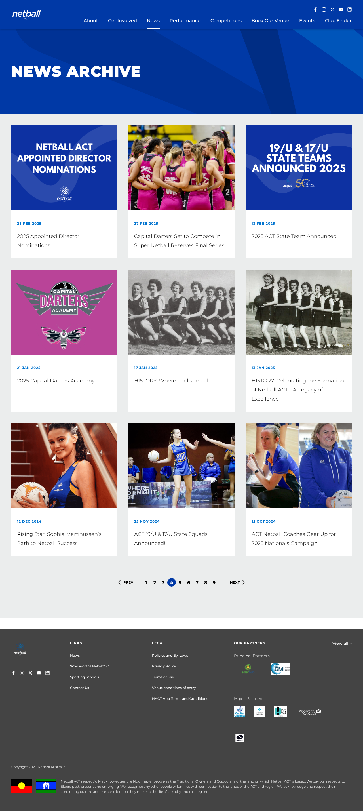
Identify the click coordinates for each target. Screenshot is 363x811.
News (75, 655)
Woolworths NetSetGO (89, 666)
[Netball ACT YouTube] (341, 9)
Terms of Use (163, 677)
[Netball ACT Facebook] (315, 9)
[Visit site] (252, 673)
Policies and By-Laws (170, 655)
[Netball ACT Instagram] (324, 9)
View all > (342, 643)
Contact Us (79, 688)
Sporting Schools (84, 677)
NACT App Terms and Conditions (180, 698)
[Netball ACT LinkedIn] (349, 9)
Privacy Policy (164, 666)
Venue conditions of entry (174, 688)
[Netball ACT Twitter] (332, 9)
